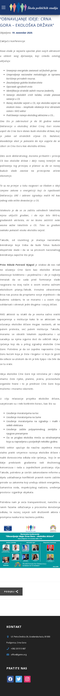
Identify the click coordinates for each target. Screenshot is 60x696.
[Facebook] (10, 678)
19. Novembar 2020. (22, 32)
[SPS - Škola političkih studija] (34, 7)
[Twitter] (19, 678)
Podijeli (9, 591)
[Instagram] (27, 678)
